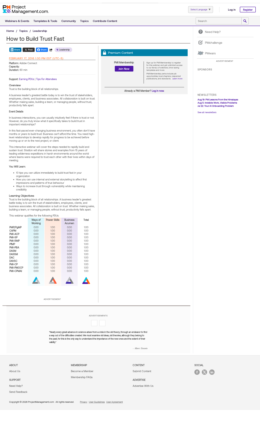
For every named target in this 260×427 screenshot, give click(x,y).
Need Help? (16, 385)
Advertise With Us (143, 385)
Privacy (83, 401)
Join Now (124, 68)
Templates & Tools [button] (45, 20)
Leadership (40, 30)
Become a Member (82, 371)
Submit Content (142, 371)
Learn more (177, 78)
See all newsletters (207, 112)
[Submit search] (245, 21)
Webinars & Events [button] (17, 20)
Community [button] (68, 20)
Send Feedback (18, 391)
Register (248, 9)
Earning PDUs (26, 79)
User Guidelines (97, 401)
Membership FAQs (82, 377)
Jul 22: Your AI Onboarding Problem (216, 105)
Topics (23, 30)
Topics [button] (84, 20)
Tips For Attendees (46, 79)
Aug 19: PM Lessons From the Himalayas (218, 99)
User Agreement (114, 401)
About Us (14, 371)
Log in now (158, 90)
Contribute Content (105, 20)
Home (10, 30)
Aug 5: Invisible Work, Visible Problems (217, 102)
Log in (232, 9)
